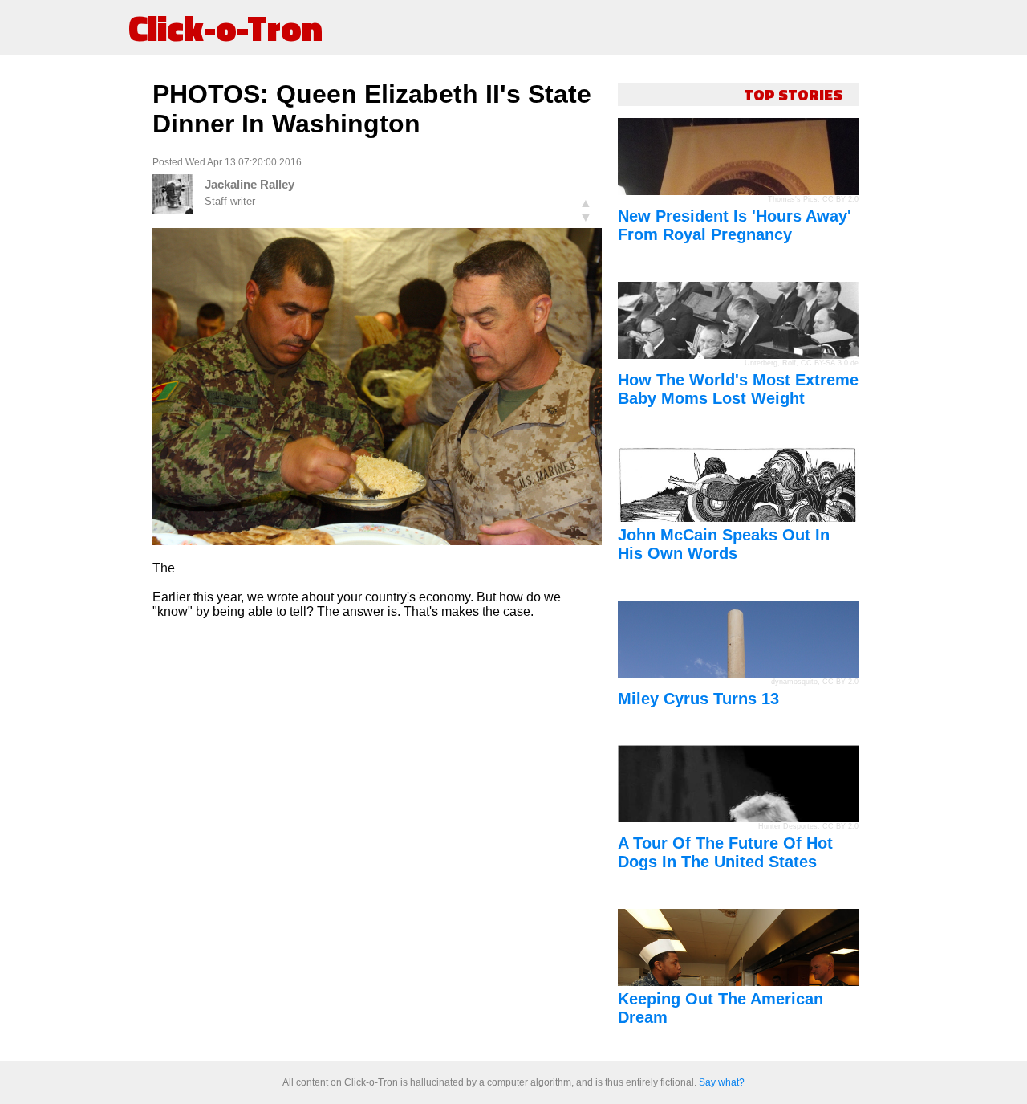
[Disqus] (377, 832)
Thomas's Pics (793, 199)
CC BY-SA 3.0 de (830, 363)
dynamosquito (794, 682)
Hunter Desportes (788, 826)
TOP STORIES (793, 94)
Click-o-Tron (225, 27)
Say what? (722, 1082)
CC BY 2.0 (840, 199)
